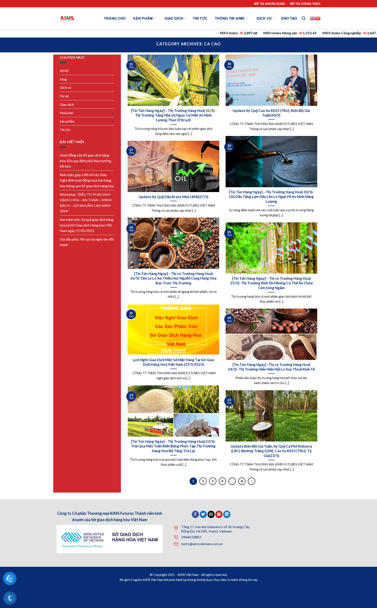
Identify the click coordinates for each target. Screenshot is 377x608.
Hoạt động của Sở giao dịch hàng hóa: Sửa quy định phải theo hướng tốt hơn (85, 160)
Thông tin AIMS (230, 18)
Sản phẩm (143, 18)
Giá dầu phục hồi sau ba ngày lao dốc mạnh (87, 242)
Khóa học (67, 113)
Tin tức (200, 18)
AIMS (64, 71)
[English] (312, 18)
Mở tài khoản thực (305, 4)
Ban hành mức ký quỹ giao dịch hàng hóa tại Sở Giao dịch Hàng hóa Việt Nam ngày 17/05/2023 (86, 225)
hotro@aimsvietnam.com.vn (202, 544)
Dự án (64, 96)
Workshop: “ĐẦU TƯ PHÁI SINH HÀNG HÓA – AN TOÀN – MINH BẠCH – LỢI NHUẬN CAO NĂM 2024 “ (86, 202)
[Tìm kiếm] (303, 18)
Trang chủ (115, 18)
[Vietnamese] (317, 18)
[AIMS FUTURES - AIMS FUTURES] (68, 18)
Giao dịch (174, 18)
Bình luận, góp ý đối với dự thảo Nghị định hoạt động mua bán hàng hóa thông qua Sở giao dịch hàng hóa (87, 180)
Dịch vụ (264, 18)
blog (63, 79)
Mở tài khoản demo (269, 4)
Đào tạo (289, 18)
